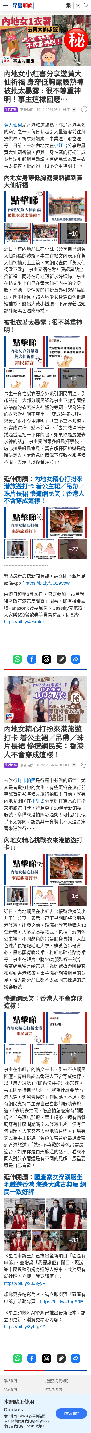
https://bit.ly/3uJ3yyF (24, 1283)
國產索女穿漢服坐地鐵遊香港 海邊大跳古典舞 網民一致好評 (45, 1184)
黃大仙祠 (13, 125)
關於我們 (10, 1390)
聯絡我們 (10, 1381)
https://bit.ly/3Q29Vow (48, 583)
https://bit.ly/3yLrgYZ (24, 1326)
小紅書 (60, 145)
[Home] (22, 5)
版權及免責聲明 (57, 1381)
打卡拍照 (26, 780)
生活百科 (11, 109)
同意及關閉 (70, 1413)
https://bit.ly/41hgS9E (61, 1301)
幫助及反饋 (54, 1390)
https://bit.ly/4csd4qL (24, 621)
